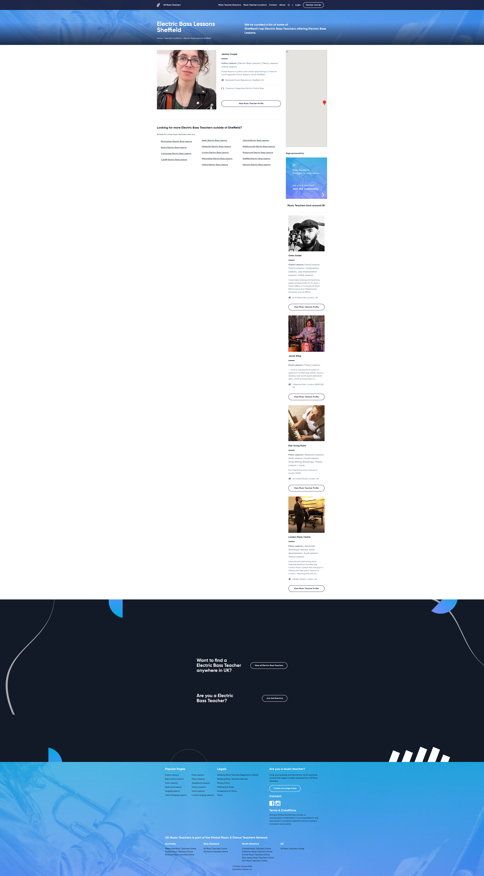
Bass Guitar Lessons (174, 779)
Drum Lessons (171, 783)
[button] (324, 102)
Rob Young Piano (297, 446)
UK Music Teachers (172, 5)
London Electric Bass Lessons (215, 153)
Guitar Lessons (172, 775)
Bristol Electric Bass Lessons (174, 148)
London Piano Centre (299, 537)
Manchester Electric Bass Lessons (217, 159)
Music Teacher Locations (255, 5)
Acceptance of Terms (227, 791)
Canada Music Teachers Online (256, 849)
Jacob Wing (294, 356)
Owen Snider (295, 255)
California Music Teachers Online (257, 852)
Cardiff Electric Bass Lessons (174, 160)
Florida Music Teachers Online (256, 855)
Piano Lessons (198, 779)
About (282, 5)
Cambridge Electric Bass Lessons (176, 154)
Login (297, 5)
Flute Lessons (198, 775)
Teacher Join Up (313, 5)
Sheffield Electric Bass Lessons (256, 159)
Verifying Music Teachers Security (232, 779)
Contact (273, 5)
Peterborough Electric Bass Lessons (259, 147)
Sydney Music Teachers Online (179, 852)
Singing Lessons (172, 791)
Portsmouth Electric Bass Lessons (258, 153)
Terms (220, 795)
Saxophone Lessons (201, 783)
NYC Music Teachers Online (254, 861)
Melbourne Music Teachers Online (180, 849)
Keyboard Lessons (173, 787)
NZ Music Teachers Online (215, 849)
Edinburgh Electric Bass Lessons (216, 147)
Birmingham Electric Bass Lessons (176, 142)
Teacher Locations (173, 38)
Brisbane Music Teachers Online (179, 855)
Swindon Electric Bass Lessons (256, 165)
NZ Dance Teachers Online (216, 852)
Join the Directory (274, 698)
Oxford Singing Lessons (176, 795)
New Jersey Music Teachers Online (258, 858)
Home (159, 38)
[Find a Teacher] (289, 5)
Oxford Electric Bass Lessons (215, 165)
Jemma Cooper (229, 54)
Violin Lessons (198, 791)
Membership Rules (225, 787)
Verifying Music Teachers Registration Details (238, 775)
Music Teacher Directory (229, 5)
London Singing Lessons (203, 795)
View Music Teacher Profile (251, 104)
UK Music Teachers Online (292, 849)
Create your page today (285, 788)
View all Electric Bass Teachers (269, 666)
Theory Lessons (199, 787)
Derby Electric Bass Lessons (214, 141)
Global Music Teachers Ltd (242, 869)
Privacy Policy (223, 783)
